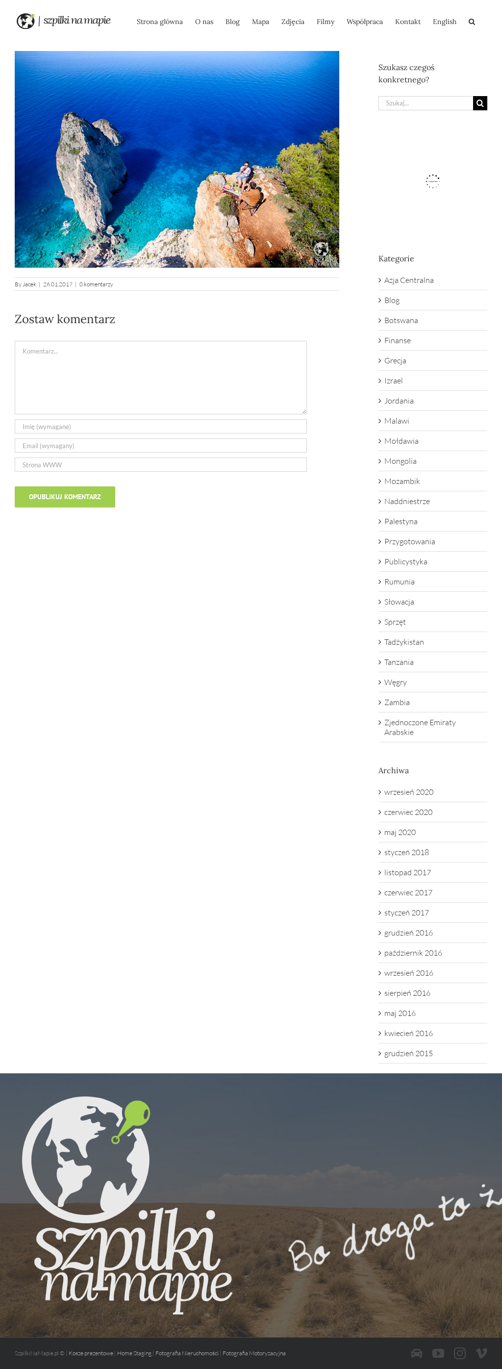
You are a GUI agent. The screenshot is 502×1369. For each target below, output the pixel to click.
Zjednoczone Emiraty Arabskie (420, 727)
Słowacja (399, 602)
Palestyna (401, 521)
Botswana (401, 320)
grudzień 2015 (408, 1053)
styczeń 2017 (406, 912)
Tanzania (399, 662)
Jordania (399, 401)
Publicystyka (405, 561)
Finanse (397, 340)
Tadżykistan (404, 642)
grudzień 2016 (408, 933)
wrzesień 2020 (408, 792)
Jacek (29, 284)
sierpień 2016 (407, 993)
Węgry (395, 682)
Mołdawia (401, 441)
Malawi (396, 421)
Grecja (395, 360)
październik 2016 (413, 953)
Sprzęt (395, 622)
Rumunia (399, 581)
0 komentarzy (96, 284)
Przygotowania (409, 541)
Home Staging (134, 1353)
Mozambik (402, 481)
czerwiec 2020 (408, 812)
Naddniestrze (407, 501)
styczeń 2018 (406, 852)
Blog (392, 300)
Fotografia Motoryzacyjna (254, 1353)
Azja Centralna (409, 280)
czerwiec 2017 (408, 892)
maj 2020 (400, 832)
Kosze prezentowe (91, 1353)
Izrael (393, 380)
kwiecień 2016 (408, 1033)
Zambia (397, 702)
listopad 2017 (407, 872)
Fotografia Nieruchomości (187, 1353)
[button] (472, 20)
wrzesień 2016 (408, 973)
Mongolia (400, 461)
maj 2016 (400, 1013)
